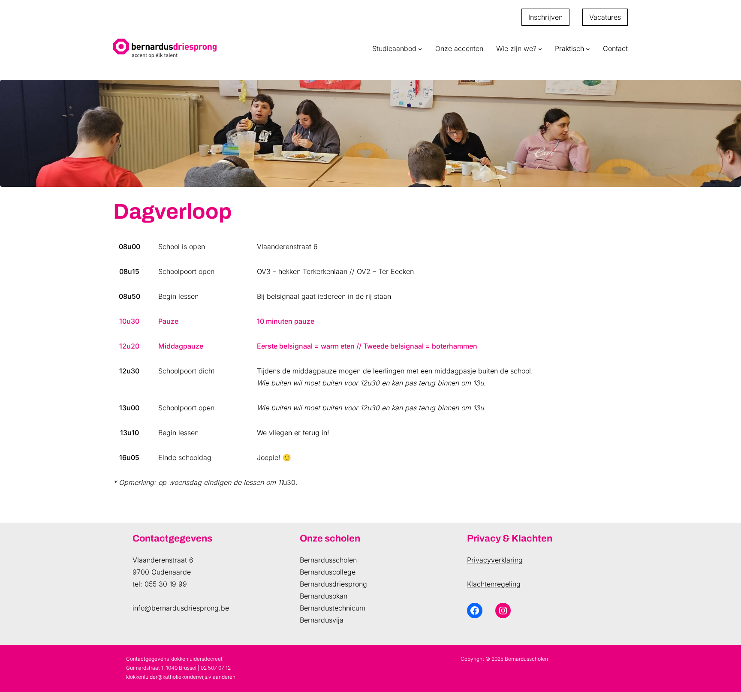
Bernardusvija (321, 620)
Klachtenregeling (494, 584)
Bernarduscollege (327, 572)
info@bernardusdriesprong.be (181, 608)
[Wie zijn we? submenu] (540, 48)
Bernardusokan (323, 596)
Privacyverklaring (495, 560)
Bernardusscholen (328, 560)
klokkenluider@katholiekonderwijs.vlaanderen (180, 677)
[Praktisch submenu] (588, 48)
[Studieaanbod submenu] (420, 48)
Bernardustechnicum (332, 608)
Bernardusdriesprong (333, 584)
